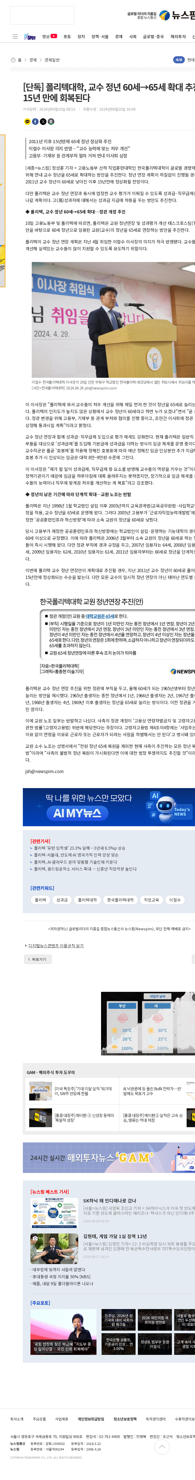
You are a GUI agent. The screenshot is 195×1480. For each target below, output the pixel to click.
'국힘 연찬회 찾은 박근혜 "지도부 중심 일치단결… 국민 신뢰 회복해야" (62, 1346)
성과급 (62, 900)
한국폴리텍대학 (120, 900)
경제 (119, 36)
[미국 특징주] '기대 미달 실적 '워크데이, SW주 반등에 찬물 (83, 1091)
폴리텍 (40, 900)
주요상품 (39, 1418)
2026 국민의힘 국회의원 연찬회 (155, 1320)
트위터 (43, 121)
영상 (46, 36)
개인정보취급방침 (91, 1418)
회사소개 (16, 1418)
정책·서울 (100, 36)
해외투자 (178, 36)
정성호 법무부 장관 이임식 (155, 1344)
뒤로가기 (39, 959)
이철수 (175, 900)
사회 (133, 36)
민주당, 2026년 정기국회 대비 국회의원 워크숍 (118, 1320)
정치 (81, 36)
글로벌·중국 (153, 36)
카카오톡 (27, 121)
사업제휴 (61, 1418)
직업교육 (151, 900)
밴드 (51, 121)
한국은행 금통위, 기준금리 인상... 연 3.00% (119, 1344)
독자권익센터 (156, 1418)
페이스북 (35, 121)
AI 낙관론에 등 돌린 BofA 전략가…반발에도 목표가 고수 (152, 1091)
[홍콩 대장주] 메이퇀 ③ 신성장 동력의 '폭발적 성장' (84, 1118)
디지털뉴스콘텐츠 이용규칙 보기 (56, 945)
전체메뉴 (15, 36)
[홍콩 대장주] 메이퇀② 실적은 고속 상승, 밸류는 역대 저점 (153, 1118)
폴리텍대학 (87, 900)
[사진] (54, 1213)
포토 (67, 36)
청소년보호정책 (125, 1418)
